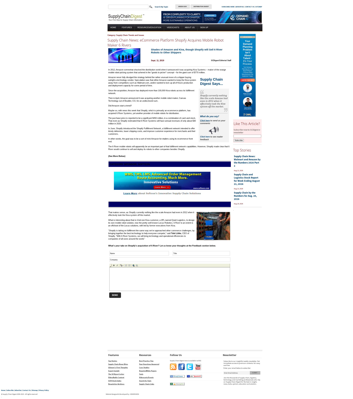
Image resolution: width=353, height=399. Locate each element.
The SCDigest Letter (116, 374)
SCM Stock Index (114, 381)
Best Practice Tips (146, 361)
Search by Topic (145, 381)
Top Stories (112, 361)
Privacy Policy (44, 390)
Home (3, 390)
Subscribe (10, 390)
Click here (205, 136)
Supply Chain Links (146, 384)
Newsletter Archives (116, 384)
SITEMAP (258, 7)
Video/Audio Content (116, 377)
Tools (141, 374)
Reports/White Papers (148, 371)
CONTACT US (249, 7)
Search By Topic (161, 7)
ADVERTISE (240, 7)
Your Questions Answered (149, 364)
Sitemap (35, 390)
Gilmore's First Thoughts (118, 367)
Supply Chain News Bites (118, 364)
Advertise (18, 390)
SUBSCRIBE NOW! (228, 7)
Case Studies (144, 367)
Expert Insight (113, 371)
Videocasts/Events (146, 377)
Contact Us (26, 390)
